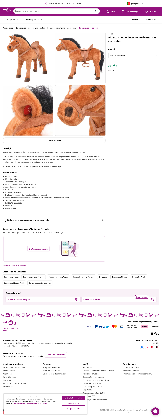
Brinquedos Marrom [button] (119, 277)
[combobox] (56, 11)
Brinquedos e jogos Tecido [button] (58, 277)
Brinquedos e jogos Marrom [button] (33, 277)
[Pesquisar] (96, 11)
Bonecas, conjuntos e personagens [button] (40, 283)
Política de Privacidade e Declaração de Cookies (30, 403)
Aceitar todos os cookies (73, 398)
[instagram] (147, 347)
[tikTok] (157, 347)
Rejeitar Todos (73, 403)
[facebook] (142, 347)
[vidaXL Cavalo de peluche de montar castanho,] (28, 58)
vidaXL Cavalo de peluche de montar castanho (132, 39)
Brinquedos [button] (103, 277)
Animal (111, 49)
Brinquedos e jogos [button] (11, 277)
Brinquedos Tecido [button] (139, 277)
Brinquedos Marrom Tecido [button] (14, 283)
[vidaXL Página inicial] (7, 10)
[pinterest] (152, 347)
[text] (113, 66)
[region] (45, 404)
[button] (63, 3)
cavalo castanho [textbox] (117, 55)
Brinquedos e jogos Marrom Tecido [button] (84, 277)
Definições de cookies (92, 383)
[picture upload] (69, 249)
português (135, 4)
